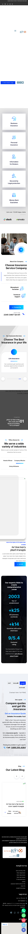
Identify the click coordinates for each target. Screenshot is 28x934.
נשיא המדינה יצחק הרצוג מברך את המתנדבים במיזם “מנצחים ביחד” (13, 422)
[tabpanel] (14, 363)
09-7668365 (21, 901)
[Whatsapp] (24, 915)
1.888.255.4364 (18, 747)
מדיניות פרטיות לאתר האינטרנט (18, 883)
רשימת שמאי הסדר (20, 872)
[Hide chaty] (24, 930)
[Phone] (24, 910)
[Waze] (24, 925)
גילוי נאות (23, 886)
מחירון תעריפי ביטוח (20, 870)
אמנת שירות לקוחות (20, 888)
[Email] (24, 920)
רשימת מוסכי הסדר (20, 875)
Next (25, 379)
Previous (3, 379)
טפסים (23, 881)
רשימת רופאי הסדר (20, 877)
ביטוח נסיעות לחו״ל (20, 879)
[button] (15, 30)
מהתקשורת (17, 417)
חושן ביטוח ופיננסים (15, 812)
